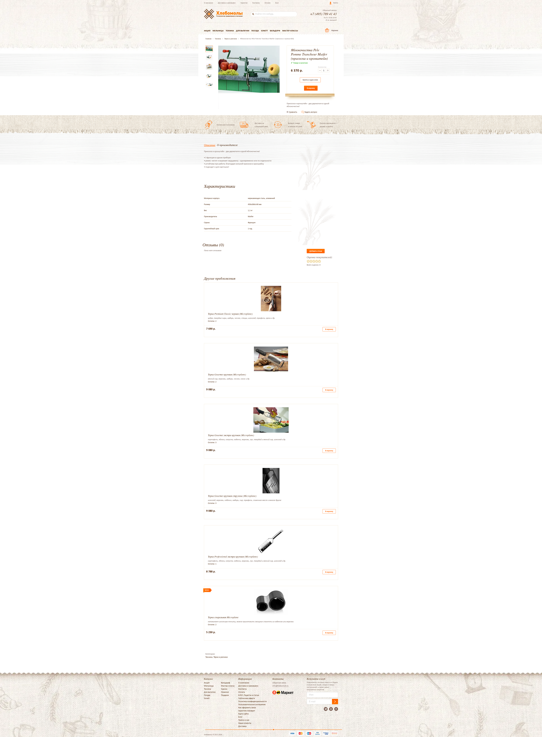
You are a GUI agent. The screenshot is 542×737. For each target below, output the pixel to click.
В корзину (311, 88)
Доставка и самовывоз (227, 3)
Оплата (267, 3)
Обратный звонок (330, 10)
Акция (207, 30)
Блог (277, 3)
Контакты (256, 3)
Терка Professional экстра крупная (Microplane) (233, 556)
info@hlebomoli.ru (280, 685)
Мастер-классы (290, 30)
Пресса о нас (243, 720)
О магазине (208, 3)
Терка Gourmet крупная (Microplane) (227, 374)
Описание (209, 145)
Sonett (264, 30)
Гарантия (244, 3)
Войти (335, 3)
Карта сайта (243, 713)
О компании (243, 682)
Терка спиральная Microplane (223, 617)
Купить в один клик (310, 80)
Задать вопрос (310, 112)
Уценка (224, 689)
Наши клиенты (244, 723)
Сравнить (293, 112)
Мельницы (218, 30)
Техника (230, 30)
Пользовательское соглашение (251, 704)
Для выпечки (242, 30)
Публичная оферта (246, 698)
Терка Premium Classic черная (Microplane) (230, 313)
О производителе (227, 145)
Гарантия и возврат (246, 710)
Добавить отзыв (315, 251)
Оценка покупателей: (320, 257)
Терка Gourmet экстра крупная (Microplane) (231, 435)
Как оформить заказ (247, 707)
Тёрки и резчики (220, 657)
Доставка (242, 726)
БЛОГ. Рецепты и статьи (248, 695)
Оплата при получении (226, 125)
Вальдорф (275, 30)
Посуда (255, 30)
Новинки (225, 692)
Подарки (225, 695)
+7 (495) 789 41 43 (323, 13)
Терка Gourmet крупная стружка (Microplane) (232, 495)
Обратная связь (279, 682)
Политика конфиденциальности (252, 701)
